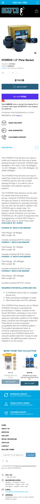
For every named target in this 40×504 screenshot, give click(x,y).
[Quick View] (35, 355)
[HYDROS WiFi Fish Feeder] (11, 362)
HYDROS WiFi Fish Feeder (10, 376)
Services (5, 432)
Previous (3, 368)
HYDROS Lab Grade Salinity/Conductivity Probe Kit (30, 377)
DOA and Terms (8, 449)
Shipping (4, 68)
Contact (5, 446)
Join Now (31, 455)
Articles (5, 442)
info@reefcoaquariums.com (16, 492)
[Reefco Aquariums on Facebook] (3, 461)
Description (7, 147)
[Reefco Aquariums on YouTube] (7, 461)
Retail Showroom (9, 439)
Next (36, 368)
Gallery (5, 436)
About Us (5, 429)
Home (4, 425)
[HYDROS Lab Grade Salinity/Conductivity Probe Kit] (30, 362)
